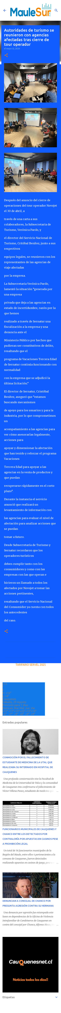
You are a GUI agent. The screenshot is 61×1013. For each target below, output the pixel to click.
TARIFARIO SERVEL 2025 (30, 664)
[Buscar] (56, 10)
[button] (6, 55)
